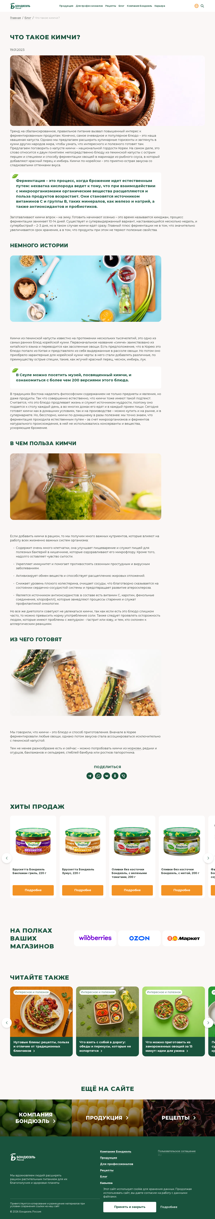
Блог (121, 5)
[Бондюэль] (22, 1157)
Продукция (66, 5)
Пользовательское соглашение (177, 1151)
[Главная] (20, 6)
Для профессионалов (89, 5)
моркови (134, 748)
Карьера (160, 5)
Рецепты (110, 5)
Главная (15, 17)
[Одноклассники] (115, 775)
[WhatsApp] (98, 775)
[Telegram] (90, 775)
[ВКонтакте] (106, 775)
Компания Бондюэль (139, 5)
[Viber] (123, 775)
